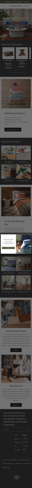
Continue (8, 247)
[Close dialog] (30, 235)
